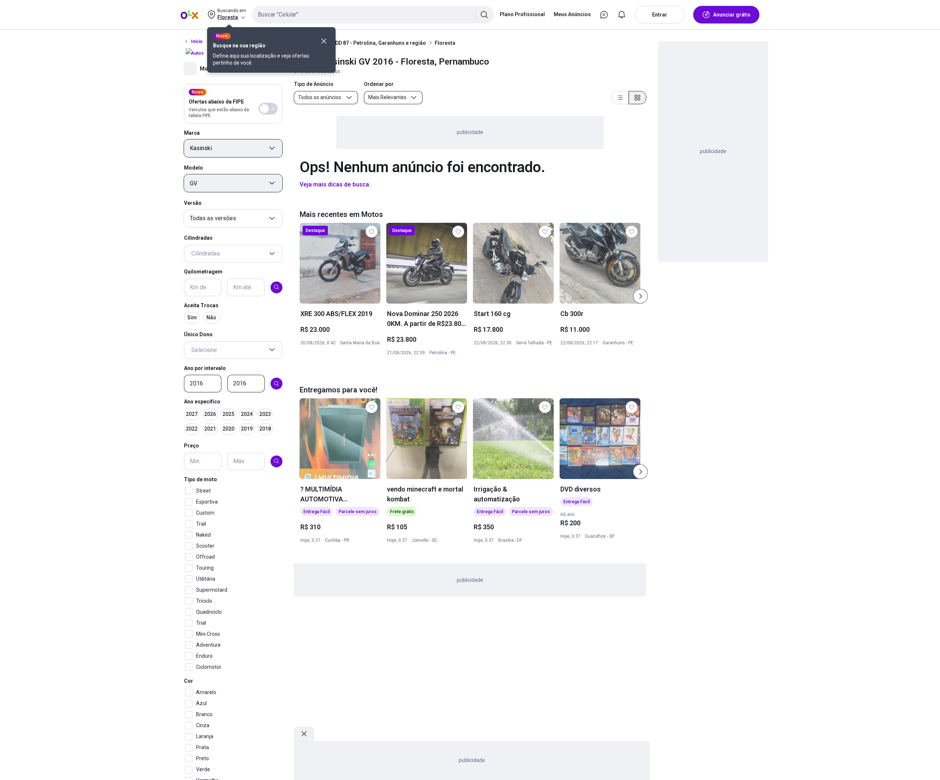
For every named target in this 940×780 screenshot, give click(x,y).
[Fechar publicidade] (304, 733)
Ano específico (202, 401)
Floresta (445, 43)
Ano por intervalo (205, 368)
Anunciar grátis (732, 15)
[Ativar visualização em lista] (620, 97)
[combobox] (373, 14)
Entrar (659, 15)
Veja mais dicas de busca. (335, 184)
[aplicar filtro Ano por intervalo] (276, 383)
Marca (192, 132)
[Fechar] (324, 41)
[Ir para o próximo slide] (640, 296)
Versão (193, 203)
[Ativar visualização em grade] (637, 97)
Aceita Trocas (201, 305)
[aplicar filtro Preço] (276, 461)
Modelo (193, 168)
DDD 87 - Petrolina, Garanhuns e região (379, 43)
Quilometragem (203, 272)
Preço (191, 446)
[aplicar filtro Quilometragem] (276, 287)
